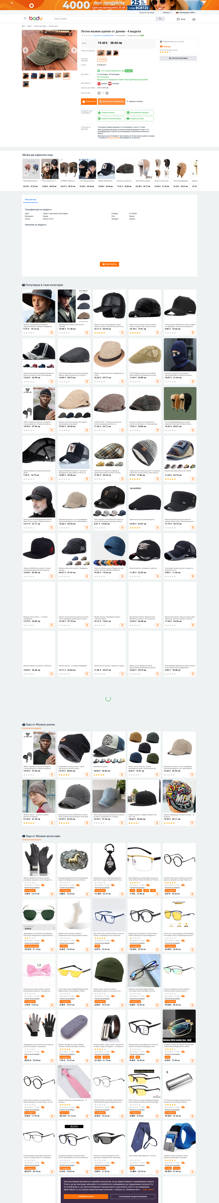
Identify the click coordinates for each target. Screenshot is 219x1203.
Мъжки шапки (53, 26)
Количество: (85, 93)
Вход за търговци (147, 13)
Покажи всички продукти (31, 784)
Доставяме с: (86, 83)
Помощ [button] (166, 13)
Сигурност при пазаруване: (86, 112)
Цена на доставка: (88, 88)
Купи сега (89, 101)
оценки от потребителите (103, 35)
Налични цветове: (88, 51)
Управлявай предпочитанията (133, 1197)
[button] (25, 18)
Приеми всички (86, 1196)
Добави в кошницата (111, 101)
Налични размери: (84, 60)
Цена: (84, 43)
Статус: (83, 65)
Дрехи (30, 26)
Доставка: (85, 74)
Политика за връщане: (86, 128)
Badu (23, 26)
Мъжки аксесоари (40, 26)
